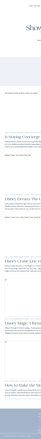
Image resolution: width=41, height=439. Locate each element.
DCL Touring (12, 381)
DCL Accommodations (17, 133)
